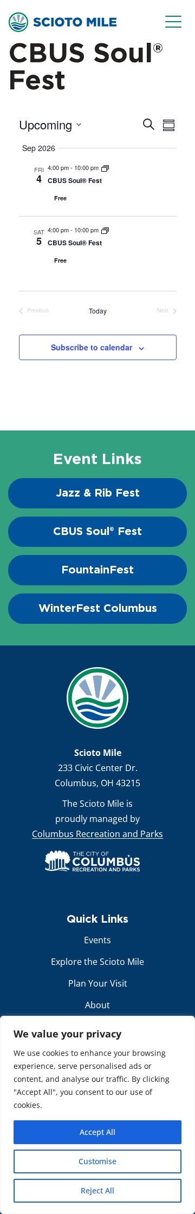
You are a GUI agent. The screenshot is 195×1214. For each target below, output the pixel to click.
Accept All (97, 1132)
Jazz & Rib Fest (98, 493)
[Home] (97, 698)
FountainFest (97, 570)
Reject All (97, 1190)
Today (98, 310)
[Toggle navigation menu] (176, 22)
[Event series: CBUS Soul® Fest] (105, 167)
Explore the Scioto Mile (97, 962)
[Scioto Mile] (62, 21)
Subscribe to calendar (91, 347)
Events (97, 940)
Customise (97, 1161)
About (97, 1005)
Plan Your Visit (97, 983)
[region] (97, 1115)
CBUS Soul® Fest (75, 180)
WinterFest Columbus (97, 608)
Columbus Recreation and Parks (97, 834)
